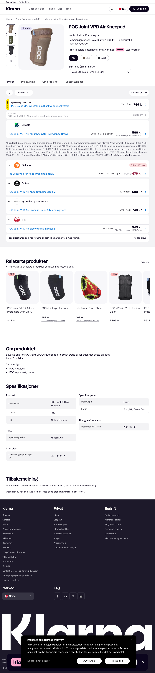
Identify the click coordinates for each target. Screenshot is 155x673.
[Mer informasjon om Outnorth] (9, 183)
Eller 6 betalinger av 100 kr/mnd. (128, 135)
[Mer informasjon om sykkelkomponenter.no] (9, 202)
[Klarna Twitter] (73, 596)
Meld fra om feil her (74, 491)
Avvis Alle (89, 660)
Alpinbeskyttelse (78, 43)
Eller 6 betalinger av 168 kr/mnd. (128, 230)
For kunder (11, 2)
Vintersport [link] (50, 19)
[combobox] (100, 72)
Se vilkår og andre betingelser (125, 155)
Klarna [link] (9, 19)
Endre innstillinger (38, 661)
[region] (78, 651)
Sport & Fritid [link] (34, 19)
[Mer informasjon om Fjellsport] (9, 165)
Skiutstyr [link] (63, 19)
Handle (51, 9)
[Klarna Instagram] (81, 596)
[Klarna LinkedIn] (65, 596)
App (60, 9)
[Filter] (9, 93)
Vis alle (146, 262)
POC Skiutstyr (17, 368)
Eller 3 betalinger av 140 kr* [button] (87, 321)
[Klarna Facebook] (57, 596)
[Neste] (145, 296)
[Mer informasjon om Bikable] (9, 125)
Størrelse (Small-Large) (82, 66)
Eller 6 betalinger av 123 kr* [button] (53, 321)
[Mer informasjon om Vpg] (9, 220)
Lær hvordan (133, 49)
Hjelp (68, 9)
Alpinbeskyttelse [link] (79, 19)
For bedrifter (24, 2)
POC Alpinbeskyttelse (21, 372)
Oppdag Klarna (36, 9)
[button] (122, 9)
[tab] (10, 81)
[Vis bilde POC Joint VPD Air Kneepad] (11, 29)
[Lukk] (131, 639)
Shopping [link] (20, 19)
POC (53, 413)
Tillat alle (117, 660)
